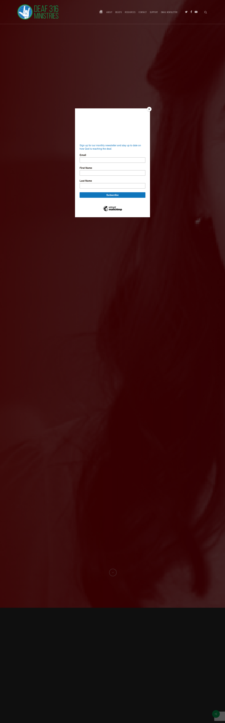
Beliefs (118, 12)
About (109, 12)
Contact (143, 12)
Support (154, 12)
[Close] (149, 109)
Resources (130, 12)
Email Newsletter (169, 12)
